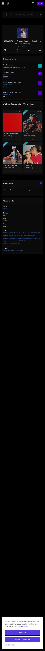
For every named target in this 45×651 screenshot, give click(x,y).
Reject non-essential (22, 639)
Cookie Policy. (23, 626)
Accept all (22, 632)
